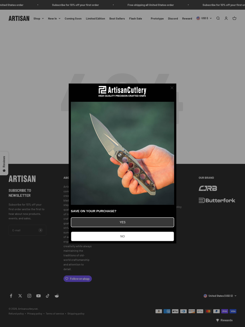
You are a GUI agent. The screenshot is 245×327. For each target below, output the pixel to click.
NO (122, 236)
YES (123, 222)
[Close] (172, 88)
